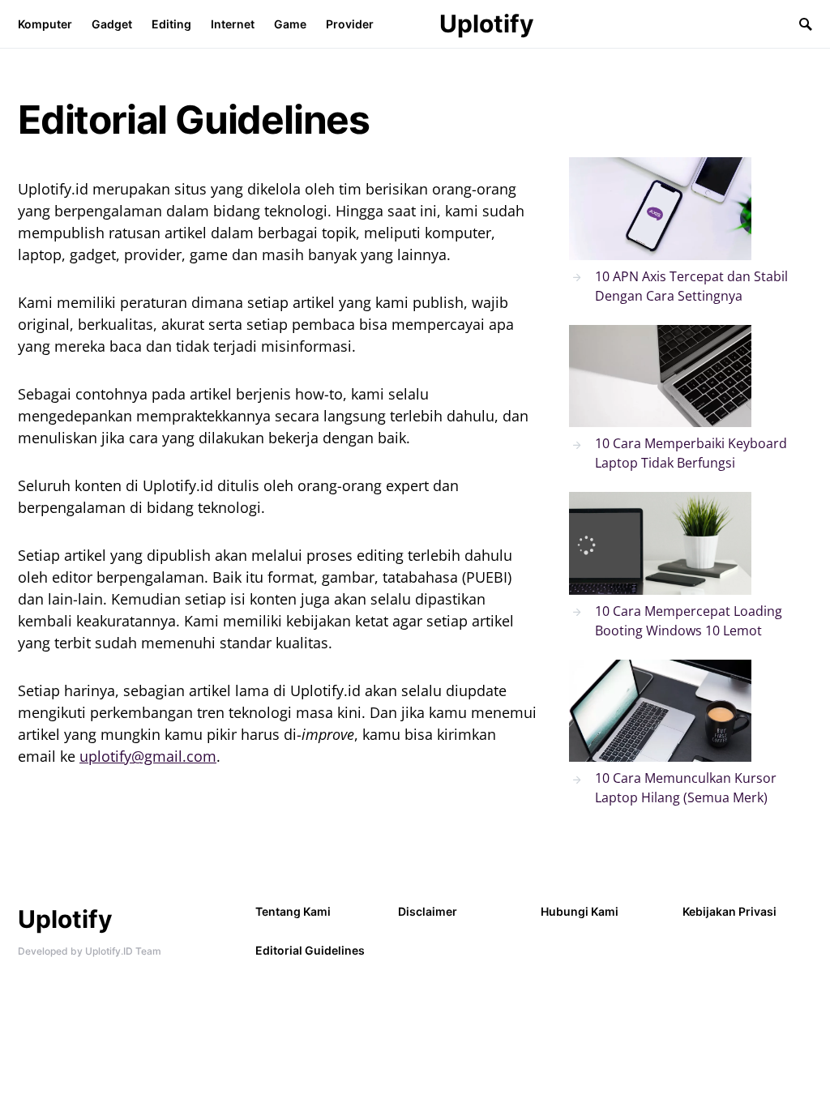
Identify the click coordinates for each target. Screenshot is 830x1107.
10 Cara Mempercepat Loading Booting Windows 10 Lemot (688, 620)
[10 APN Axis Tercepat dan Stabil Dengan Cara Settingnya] (660, 208)
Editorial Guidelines (310, 950)
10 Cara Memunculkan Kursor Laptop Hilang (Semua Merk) (686, 787)
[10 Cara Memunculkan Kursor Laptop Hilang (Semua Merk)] (660, 711)
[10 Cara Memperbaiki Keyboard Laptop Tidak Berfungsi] (660, 376)
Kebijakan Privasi (729, 911)
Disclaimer (427, 911)
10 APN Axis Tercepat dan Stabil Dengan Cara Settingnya (691, 286)
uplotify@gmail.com (147, 756)
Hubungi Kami (579, 911)
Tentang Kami (293, 911)
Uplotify (486, 23)
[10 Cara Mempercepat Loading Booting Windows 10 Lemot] (660, 543)
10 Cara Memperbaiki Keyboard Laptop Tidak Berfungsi (691, 453)
